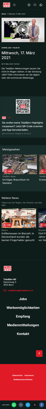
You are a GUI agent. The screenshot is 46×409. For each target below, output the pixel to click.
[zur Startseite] (6, 5)
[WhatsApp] (14, 404)
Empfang (23, 316)
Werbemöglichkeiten (23, 308)
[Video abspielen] (23, 30)
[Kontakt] (40, 5)
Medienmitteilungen (23, 325)
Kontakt (23, 334)
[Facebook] (41, 404)
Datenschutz (17, 375)
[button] (21, 404)
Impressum (29, 375)
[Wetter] (34, 5)
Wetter (4, 14)
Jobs (23, 299)
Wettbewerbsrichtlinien (23, 379)
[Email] (27, 404)
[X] (34, 404)
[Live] (29, 5)
